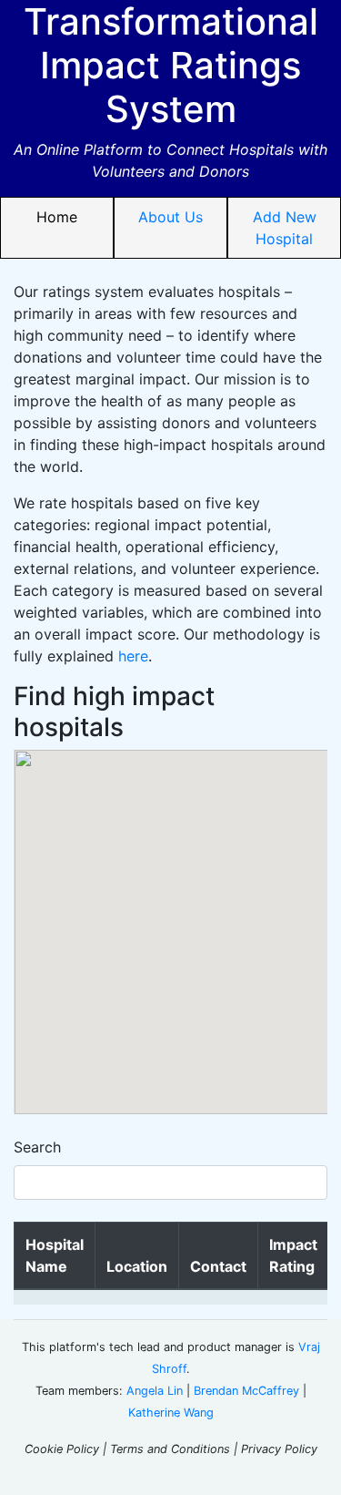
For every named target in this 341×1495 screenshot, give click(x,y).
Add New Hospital (284, 228)
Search (37, 1147)
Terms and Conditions (170, 1449)
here (133, 656)
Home (56, 217)
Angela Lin (154, 1391)
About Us (170, 217)
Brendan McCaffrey (246, 1391)
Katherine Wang (171, 1412)
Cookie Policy (62, 1449)
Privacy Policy (279, 1449)
